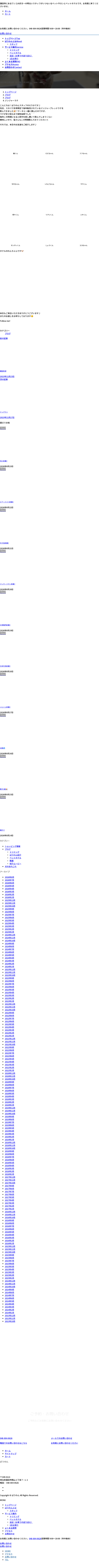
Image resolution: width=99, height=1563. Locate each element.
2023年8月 (9, 980)
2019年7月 (9, 1122)
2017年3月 (9, 1203)
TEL (7, 1559)
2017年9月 (9, 1185)
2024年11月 (10, 937)
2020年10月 (10, 1079)
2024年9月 (9, 943)
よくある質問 (10, 1527)
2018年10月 (10, 1148)
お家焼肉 (5, 625)
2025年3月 (9, 926)
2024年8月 (9, 946)
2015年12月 (10, 1246)
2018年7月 (9, 1156)
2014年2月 (9, 1309)
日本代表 (5, 666)
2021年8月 (9, 1050)
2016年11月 (10, 1214)
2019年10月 (10, 1113)
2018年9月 (9, 1151)
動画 (12, 860)
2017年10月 (10, 1182)
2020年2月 (9, 1102)
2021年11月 (10, 1041)
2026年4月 (9, 888)
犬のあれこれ (10, 866)
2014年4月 (9, 1303)
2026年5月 (9, 885)
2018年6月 (9, 1159)
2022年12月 (10, 1004)
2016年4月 (9, 1234)
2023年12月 (10, 969)
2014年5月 (9, 1301)
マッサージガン (7, 584)
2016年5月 (9, 1231)
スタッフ (13, 44)
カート (8, 13)
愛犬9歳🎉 (4, 789)
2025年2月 (9, 929)
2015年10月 (10, 1252)
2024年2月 (9, 963)
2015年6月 (9, 1263)
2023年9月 (9, 978)
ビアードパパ (7, 502)
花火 (3, 461)
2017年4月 (9, 1200)
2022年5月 (9, 1024)
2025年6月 (9, 917)
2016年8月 (9, 1223)
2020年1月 (9, 1104)
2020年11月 (10, 1076)
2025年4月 (9, 923)
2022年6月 (9, 1021)
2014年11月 (10, 1283)
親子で (2, 830)
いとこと (5, 707)
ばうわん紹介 (15, 854)
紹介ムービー (15, 863)
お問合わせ (9, 1533)
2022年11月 (10, 1006)
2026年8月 (9, 877)
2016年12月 (10, 1211)
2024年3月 (9, 960)
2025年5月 (9, 920)
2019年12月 (10, 1107)
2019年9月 (9, 1116)
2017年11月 (10, 1179)
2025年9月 (9, 908)
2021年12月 (10, 1038)
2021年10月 (10, 1044)
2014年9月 (9, 1289)
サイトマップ (10, 1453)
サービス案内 (10, 1513)
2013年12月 (10, 1315)
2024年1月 (9, 966)
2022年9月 (9, 1012)
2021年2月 (9, 1067)
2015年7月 (9, 1260)
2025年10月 (10, 905)
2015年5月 (9, 1266)
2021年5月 (9, 1058)
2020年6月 (9, 1090)
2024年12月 (10, 934)
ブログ (8, 333)
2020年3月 (9, 1099)
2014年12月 (10, 1280)
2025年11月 (10, 903)
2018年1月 (9, 1174)
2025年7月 (9, 914)
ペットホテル (15, 52)
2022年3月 (9, 1030)
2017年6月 (9, 1194)
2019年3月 (9, 1133)
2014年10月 (10, 1286)
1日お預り (14, 58)
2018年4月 (9, 1165)
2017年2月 (9, 1205)
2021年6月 (9, 1055)
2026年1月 (9, 897)
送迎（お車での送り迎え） (21, 55)
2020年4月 (9, 1096)
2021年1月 (9, 1070)
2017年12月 (10, 1177)
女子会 (4, 543)
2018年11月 (10, 1145)
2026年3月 (9, 891)
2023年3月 (9, 995)
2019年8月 (9, 1119)
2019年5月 (9, 1128)
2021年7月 (9, 1053)
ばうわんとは (10, 1507)
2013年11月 (10, 1318)
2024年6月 (9, 952)
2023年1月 (9, 1001)
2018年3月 (9, 1168)
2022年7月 (9, 1018)
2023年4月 (9, 992)
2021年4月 (9, 1061)
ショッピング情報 (12, 846)
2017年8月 (9, 1188)
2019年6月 (9, 1125)
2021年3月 (9, 1064)
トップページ (10, 1504)
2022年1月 (9, 1035)
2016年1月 (9, 1243)
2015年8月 (9, 1257)
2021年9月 (9, 1047)
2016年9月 (9, 1220)
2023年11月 (10, 972)
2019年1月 (9, 1139)
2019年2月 (9, 1136)
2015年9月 (9, 1254)
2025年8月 (9, 911)
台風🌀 (2, 748)
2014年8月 (9, 1292)
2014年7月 (9, 1295)
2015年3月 (9, 1272)
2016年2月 (9, 1240)
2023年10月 (10, 975)
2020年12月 (10, 1073)
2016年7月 (9, 1226)
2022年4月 (9, 1027)
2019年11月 (10, 1110)
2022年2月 (9, 1032)
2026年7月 (9, 880)
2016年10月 (10, 1217)
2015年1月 (9, 1278)
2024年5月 (9, 955)
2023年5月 (9, 989)
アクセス (8, 1530)
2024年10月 (10, 940)
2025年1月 (9, 931)
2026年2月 (9, 894)
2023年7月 (9, 983)
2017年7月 (9, 1191)
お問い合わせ (6, 33)
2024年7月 (9, 949)
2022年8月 (9, 1015)
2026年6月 (9, 882)
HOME (8, 1551)
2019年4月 (9, 1130)
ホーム (8, 11)
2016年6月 (9, 1228)
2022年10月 (10, 1009)
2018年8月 (9, 1154)
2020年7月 (9, 1087)
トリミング (14, 49)
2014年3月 (9, 1306)
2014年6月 (9, 1298)
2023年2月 (9, 998)
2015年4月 (9, 1269)
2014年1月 (9, 1312)
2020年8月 (9, 1084)
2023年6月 (9, 986)
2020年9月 (9, 1081)
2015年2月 (9, 1275)
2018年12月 (10, 1142)
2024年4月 (9, 957)
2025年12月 (10, 900)
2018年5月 (9, 1162)
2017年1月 (9, 1208)
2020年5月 (9, 1093)
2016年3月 (9, 1237)
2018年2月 (9, 1171)
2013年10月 (10, 1321)
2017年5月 (9, 1197)
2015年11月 (10, 1249)
